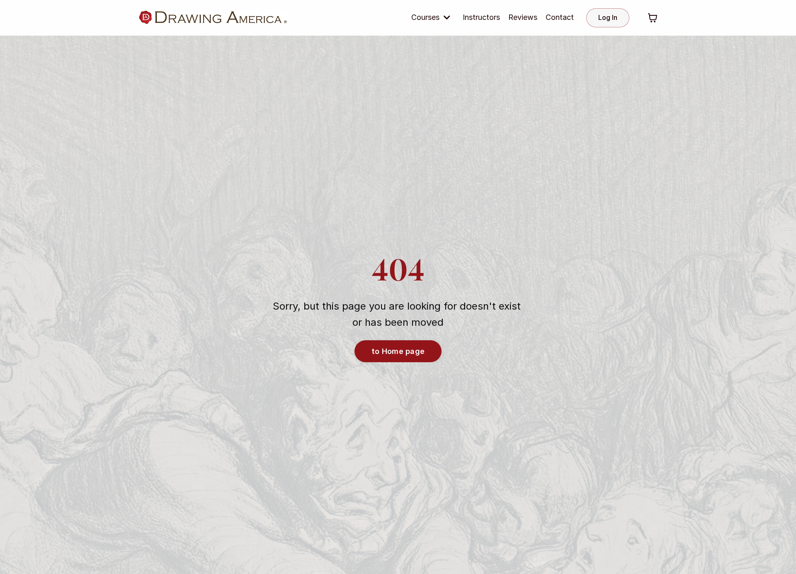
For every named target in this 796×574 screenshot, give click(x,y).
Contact (560, 17)
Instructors (481, 17)
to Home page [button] (398, 351)
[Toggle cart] (652, 17)
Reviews (522, 17)
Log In (607, 17)
